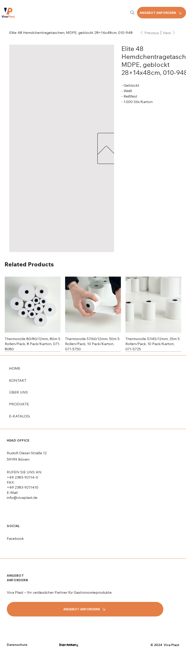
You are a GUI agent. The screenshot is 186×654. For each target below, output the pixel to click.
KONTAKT (17, 380)
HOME (14, 368)
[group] (93, 314)
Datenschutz (17, 645)
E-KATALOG (19, 416)
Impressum (67, 644)
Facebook (15, 538)
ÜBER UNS (18, 392)
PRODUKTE (19, 404)
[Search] (132, 12)
